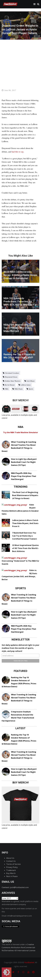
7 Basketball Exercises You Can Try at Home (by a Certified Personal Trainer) (24, 536)
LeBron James (26, 385)
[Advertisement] (20, 61)
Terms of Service (13, 864)
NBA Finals (18, 389)
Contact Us (11, 861)
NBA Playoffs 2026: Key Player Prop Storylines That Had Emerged (23, 476)
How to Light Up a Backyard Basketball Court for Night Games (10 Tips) (23, 462)
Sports (31, 389)
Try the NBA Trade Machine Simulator (20, 432)
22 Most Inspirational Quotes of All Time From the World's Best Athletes (25, 548)
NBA (6, 389)
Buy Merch (10, 873)
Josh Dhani (31, 381)
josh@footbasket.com (19, 887)
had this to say (17, 151)
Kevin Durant (10, 385)
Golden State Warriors (12, 381)
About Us (10, 858)
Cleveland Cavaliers (12, 373)
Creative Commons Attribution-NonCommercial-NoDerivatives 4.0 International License (18, 947)
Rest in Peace (12, 876)
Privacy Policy (12, 867)
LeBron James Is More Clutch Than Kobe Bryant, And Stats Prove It (25, 523)
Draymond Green (11, 377)
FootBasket (29, 962)
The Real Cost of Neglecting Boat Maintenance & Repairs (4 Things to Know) (25, 495)
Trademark (11, 870)
